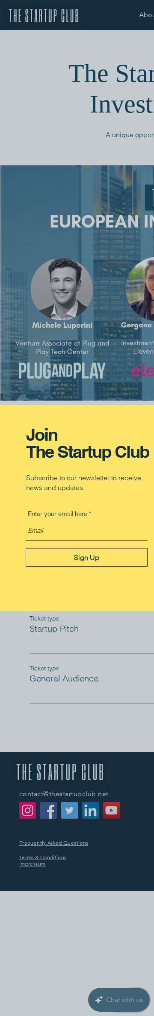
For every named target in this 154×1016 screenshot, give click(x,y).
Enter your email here (57, 514)
